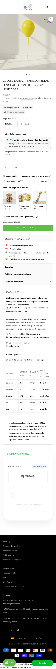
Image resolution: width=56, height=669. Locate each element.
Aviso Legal (7, 541)
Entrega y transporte (14, 281)
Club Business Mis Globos (13, 586)
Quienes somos (9, 568)
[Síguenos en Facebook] (4, 630)
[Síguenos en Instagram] (11, 630)
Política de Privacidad (12, 550)
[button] (28, 291)
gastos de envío (27, 98)
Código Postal (15, 466)
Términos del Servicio (11, 546)
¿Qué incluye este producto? (17, 238)
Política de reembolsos (12, 559)
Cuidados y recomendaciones (18, 274)
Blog (4, 577)
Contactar (42, 663)
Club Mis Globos (9, 581)
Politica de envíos (10, 555)
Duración (9, 267)
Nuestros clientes (9, 572)
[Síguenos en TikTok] (18, 630)
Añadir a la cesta (28, 227)
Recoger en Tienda (39, 466)
